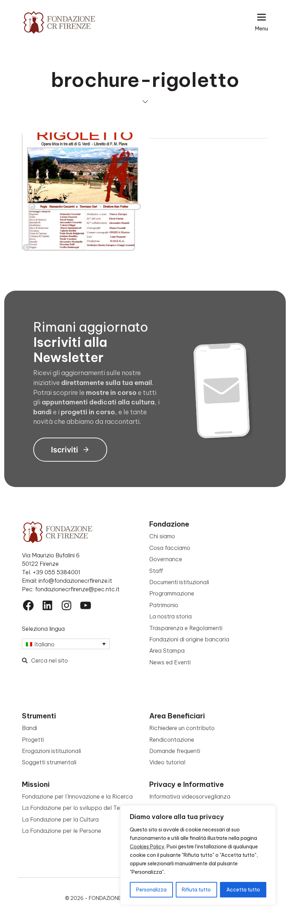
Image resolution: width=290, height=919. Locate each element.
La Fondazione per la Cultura (60, 819)
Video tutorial (167, 762)
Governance (165, 559)
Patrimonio (163, 605)
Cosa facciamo (169, 547)
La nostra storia (170, 616)
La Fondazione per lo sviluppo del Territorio (80, 807)
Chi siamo (162, 536)
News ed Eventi (170, 662)
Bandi (29, 727)
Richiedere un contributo (182, 727)
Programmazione (171, 593)
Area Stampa (167, 650)
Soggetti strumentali (49, 762)
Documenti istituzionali (179, 582)
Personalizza (151, 890)
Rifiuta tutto (196, 890)
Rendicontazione (171, 739)
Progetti (33, 739)
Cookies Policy (147, 846)
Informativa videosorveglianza (189, 796)
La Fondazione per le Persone (61, 830)
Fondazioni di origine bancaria (189, 639)
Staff (156, 570)
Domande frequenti (174, 750)
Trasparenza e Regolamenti (185, 628)
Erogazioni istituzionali (51, 750)
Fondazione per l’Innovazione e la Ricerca (77, 796)
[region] (198, 855)
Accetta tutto (243, 890)
